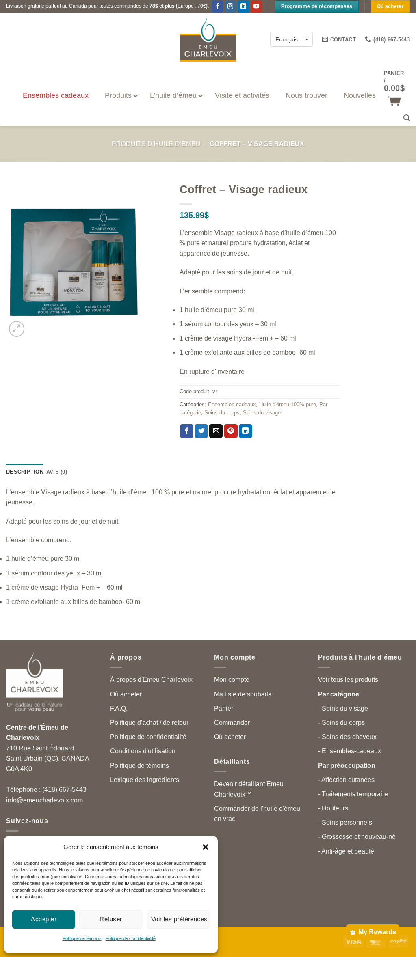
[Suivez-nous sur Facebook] (217, 6)
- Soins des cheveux (347, 736)
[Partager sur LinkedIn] (245, 431)
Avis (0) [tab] (56, 472)
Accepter (43, 919)
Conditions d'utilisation (143, 751)
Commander (232, 722)
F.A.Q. (119, 708)
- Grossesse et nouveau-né (357, 836)
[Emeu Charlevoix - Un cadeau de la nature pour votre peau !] (208, 39)
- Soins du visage (343, 708)
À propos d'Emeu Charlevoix (151, 679)
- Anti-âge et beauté (346, 851)
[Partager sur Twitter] (201, 431)
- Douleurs (333, 808)
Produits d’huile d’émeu (156, 143)
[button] (206, 847)
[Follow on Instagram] (230, 6)
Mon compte (231, 679)
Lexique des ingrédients (144, 779)
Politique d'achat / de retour (149, 722)
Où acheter (126, 694)
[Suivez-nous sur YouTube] (256, 6)
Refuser (111, 919)
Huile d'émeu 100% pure (287, 404)
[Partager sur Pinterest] (231, 431)
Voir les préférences (179, 919)
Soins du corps (222, 413)
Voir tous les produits (348, 679)
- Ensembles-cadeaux (349, 751)
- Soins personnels (345, 822)
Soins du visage (262, 413)
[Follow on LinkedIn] (243, 6)
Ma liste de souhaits (242, 694)
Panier (223, 708)
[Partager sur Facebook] (186, 431)
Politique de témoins (82, 938)
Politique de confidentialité (131, 938)
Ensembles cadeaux (232, 404)
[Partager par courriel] (216, 431)
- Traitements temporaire (353, 794)
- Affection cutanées (346, 779)
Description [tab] (24, 472)
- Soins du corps (341, 722)
